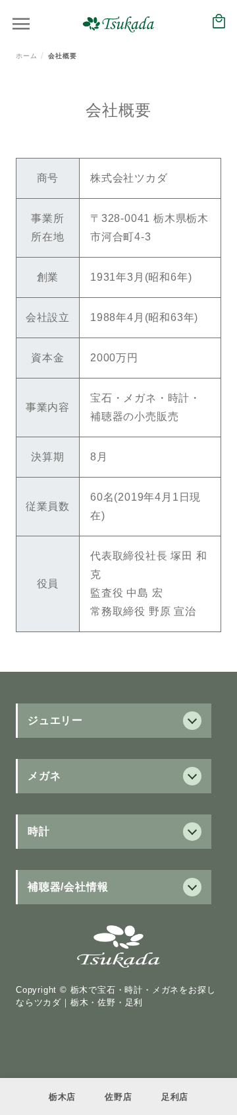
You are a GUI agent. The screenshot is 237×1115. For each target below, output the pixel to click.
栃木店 (62, 1097)
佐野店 (118, 1097)
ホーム (26, 55)
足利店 (174, 1097)
